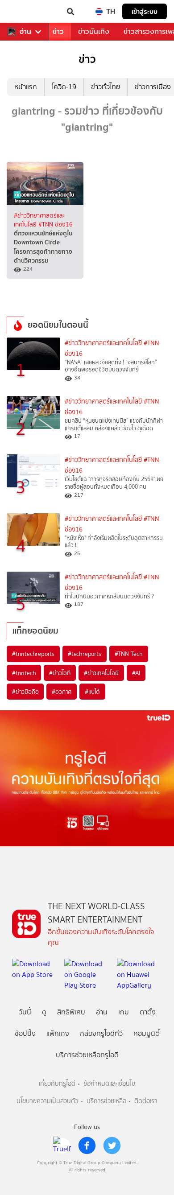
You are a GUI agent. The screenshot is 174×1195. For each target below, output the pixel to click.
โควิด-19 (64, 87)
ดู (44, 1012)
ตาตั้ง (148, 1012)
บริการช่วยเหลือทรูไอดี (87, 1055)
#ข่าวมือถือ (25, 691)
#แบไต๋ (92, 691)
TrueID (25, 11)
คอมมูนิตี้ (146, 1033)
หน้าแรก (25, 87)
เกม (123, 1012)
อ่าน (25, 31)
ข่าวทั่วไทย (105, 87)
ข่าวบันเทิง (93, 31)
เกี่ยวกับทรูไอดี (57, 1083)
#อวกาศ (61, 691)
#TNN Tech (129, 653)
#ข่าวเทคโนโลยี (101, 672)
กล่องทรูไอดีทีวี (101, 1033)
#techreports (84, 653)
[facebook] (87, 1145)
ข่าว (58, 31)
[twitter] (112, 1145)
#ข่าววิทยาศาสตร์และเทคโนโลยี (103, 343)
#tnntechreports (33, 653)
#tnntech (24, 672)
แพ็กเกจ (57, 1033)
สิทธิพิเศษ (71, 1012)
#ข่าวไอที (59, 672)
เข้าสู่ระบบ (144, 11)
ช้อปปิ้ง (25, 1033)
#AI (136, 672)
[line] (62, 1145)
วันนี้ (25, 1012)
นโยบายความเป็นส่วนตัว (47, 1101)
